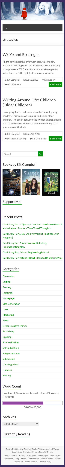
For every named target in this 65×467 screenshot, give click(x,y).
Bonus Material (31, 461)
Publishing (8, 331)
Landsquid (18, 461)
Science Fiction (11, 342)
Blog (17, 458)
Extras (58, 458)
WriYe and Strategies (21, 54)
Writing (22, 138)
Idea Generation (11, 303)
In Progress (31, 455)
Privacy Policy (45, 461)
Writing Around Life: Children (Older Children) (29, 102)
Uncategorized (10, 364)
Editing (6, 281)
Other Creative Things (15, 325)
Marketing (8, 314)
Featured (7, 292)
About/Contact (47, 458)
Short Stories (55, 455)
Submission (9, 358)
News (6, 320)
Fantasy (7, 287)
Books (21, 455)
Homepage (8, 298)
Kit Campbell (13, 79)
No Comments (14, 84)
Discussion (49, 79)
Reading (7, 336)
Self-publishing (11, 347)
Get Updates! (33, 458)
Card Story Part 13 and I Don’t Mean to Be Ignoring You (32, 257)
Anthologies (43, 455)
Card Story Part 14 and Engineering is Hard (26, 252)
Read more (55, 84)
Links (5, 309)
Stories (14, 455)
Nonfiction (8, 458)
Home (6, 455)
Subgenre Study (11, 353)
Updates (7, 369)
